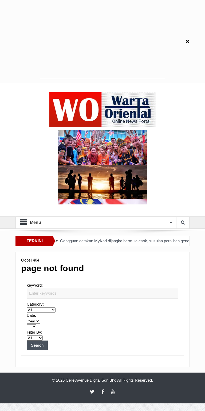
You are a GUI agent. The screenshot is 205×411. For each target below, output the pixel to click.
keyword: (35, 285)
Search (37, 345)
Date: (31, 315)
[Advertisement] (102, 41)
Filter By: (34, 332)
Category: (35, 304)
